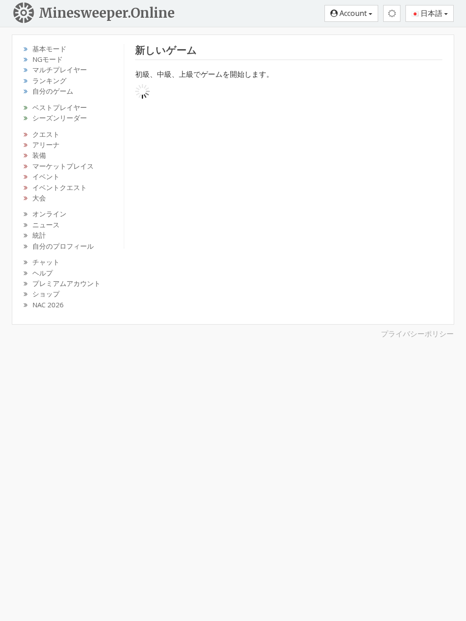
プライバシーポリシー (417, 334)
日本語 (431, 13)
